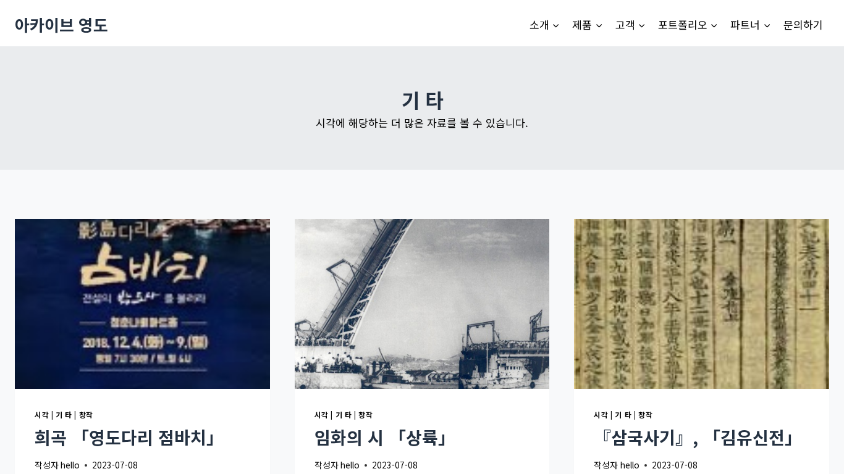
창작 (86, 414)
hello (70, 465)
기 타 (64, 414)
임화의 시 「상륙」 (384, 437)
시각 (42, 414)
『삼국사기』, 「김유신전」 (698, 437)
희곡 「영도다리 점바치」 (129, 437)
